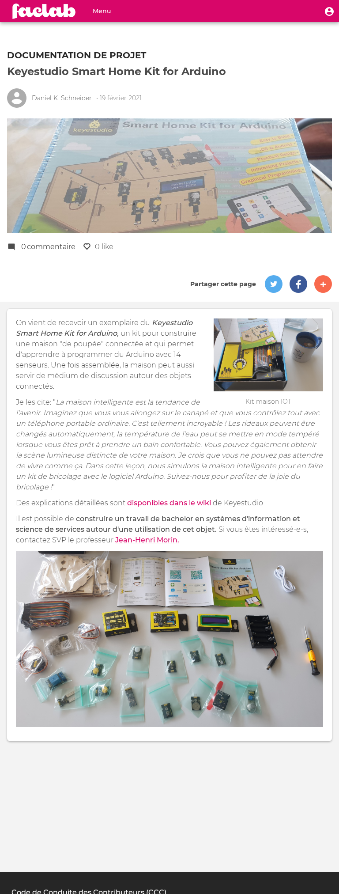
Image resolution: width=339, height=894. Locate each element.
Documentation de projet (76, 55)
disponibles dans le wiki (169, 503)
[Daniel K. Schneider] (16, 98)
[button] (329, 11)
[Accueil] (44, 11)
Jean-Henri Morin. (147, 540)
